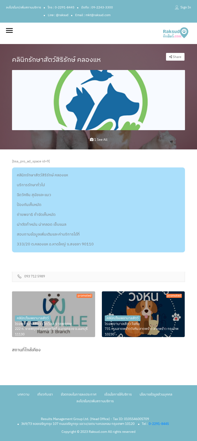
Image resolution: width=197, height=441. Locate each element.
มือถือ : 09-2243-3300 (97, 7)
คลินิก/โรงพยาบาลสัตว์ (33, 318)
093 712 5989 (34, 276)
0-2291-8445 (159, 424)
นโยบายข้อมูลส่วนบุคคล (156, 394)
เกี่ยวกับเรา (45, 394)
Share (176, 57)
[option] (98, 100)
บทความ (23, 394)
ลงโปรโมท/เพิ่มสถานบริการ (23, 7)
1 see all (100, 139)
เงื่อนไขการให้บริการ (118, 394)
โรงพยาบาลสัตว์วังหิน (122, 324)
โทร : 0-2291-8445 (61, 7)
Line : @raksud (58, 15)
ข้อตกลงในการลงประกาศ (78, 394)
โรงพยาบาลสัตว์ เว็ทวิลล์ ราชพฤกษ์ (43, 324)
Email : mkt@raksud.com (93, 15)
